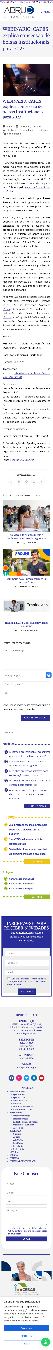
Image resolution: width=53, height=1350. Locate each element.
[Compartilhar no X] (11, 482)
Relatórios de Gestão (22, 1109)
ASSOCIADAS (16, 1112)
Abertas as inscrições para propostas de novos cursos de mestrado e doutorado (29, 794)
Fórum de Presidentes (23, 1106)
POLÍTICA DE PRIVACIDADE (22, 1161)
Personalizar (26, 1335)
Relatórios (18, 1143)
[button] (45, 1342)
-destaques (12, 130)
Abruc (10, 126)
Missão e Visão (20, 1100)
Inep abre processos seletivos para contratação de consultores (28, 773)
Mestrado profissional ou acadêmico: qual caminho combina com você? (29, 754)
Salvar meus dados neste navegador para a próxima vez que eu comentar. (26, 707)
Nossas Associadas (21, 1116)
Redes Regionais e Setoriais (25, 1122)
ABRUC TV (18, 1140)
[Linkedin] (34, 1078)
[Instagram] (19, 1078)
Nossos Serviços (20, 1119)
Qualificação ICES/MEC (24, 1125)
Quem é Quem (19, 1097)
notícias (42, 130)
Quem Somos (19, 1094)
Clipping (17, 1134)
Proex (6, 309)
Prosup (7, 317)
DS (14, 305)
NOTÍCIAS (14, 1152)
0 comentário (14, 133)
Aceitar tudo (26, 1328)
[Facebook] (11, 1078)
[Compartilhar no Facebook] (19, 482)
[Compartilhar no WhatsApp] (42, 482)
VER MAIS (37, 861)
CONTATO (14, 1158)
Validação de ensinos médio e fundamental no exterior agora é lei (27, 536)
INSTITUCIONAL (17, 1091)
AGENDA (14, 1155)
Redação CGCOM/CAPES (23, 459)
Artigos (16, 1137)
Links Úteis (18, 1149)
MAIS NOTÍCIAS (37, 806)
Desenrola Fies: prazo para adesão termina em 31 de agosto (28, 763)
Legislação (18, 1146)
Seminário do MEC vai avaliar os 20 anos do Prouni (26, 580)
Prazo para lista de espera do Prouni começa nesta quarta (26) (29, 782)
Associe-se (18, 1128)
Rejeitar (26, 1343)
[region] (26, 1323)
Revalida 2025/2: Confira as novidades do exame (26, 624)
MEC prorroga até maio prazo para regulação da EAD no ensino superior (28, 829)
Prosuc (18, 325)
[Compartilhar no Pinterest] (26, 482)
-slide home (28, 130)
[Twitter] (26, 1078)
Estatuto (17, 1103)
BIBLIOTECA (15, 1131)
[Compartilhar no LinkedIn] (34, 482)
